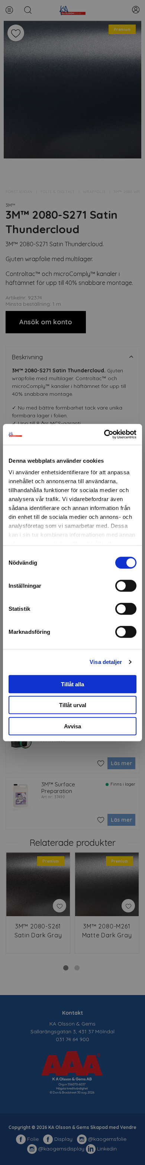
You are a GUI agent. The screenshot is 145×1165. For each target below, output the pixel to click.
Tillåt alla (72, 684)
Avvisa (72, 726)
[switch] (125, 585)
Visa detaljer (106, 662)
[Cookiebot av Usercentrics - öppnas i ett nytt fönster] (104, 434)
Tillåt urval (72, 705)
